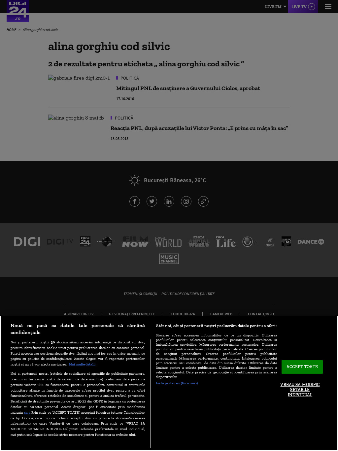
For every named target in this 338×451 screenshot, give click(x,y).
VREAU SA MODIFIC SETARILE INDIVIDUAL (300, 389)
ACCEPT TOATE (302, 366)
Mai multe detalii (82, 364)
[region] (169, 383)
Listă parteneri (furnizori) (177, 383)
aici (27, 412)
